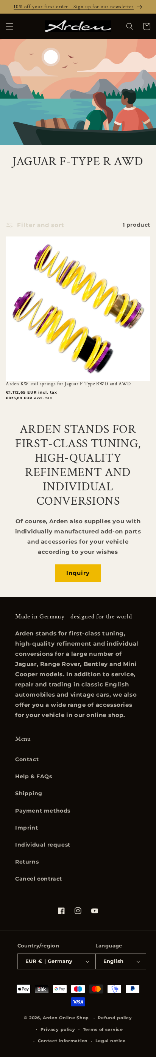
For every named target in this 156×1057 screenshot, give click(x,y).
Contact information (63, 1040)
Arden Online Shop (66, 1017)
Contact (27, 759)
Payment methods (42, 810)
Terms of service (103, 1029)
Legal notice (110, 1040)
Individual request (42, 844)
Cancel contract (38, 878)
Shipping (28, 793)
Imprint (26, 827)
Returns (27, 861)
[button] (9, 26)
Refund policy (115, 1017)
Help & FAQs (33, 776)
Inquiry (78, 572)
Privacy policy (58, 1029)
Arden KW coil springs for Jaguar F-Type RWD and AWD (68, 384)
